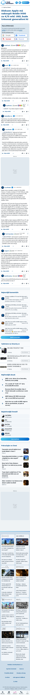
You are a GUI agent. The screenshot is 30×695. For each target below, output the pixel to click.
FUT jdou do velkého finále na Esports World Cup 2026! (7, 561)
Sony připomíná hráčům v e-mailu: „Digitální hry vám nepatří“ (12, 457)
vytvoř (20, 30)
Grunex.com (5, 460)
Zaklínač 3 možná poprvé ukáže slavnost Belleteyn (7, 647)
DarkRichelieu (8, 276)
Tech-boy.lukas (9, 234)
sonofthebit (8, 129)
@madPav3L (7, 68)
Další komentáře (15, 337)
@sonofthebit (7, 236)
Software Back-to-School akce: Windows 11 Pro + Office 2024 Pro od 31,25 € (22, 648)
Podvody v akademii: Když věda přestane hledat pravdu (7, 594)
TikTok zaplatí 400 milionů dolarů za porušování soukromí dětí (7, 586)
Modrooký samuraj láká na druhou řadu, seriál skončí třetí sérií (22, 555)
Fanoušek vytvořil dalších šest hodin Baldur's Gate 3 (11, 450)
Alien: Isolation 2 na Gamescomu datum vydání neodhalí (12, 481)
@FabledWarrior (8, 132)
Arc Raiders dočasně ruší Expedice (7, 653)
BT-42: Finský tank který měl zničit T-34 (22, 624)
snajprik (6, 250)
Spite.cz (4, 484)
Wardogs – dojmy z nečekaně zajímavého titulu (21, 585)
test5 (6, 65)
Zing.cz (4, 469)
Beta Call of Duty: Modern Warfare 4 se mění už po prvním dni (12, 465)
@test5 (6, 108)
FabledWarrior (8, 116)
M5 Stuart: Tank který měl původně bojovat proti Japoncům (21, 611)
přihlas (4, 30)
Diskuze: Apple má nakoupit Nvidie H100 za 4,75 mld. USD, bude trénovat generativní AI (14, 15)
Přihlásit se (25, 2)
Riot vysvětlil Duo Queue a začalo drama (8, 610)
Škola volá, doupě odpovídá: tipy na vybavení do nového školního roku (21, 657)
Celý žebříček (15, 439)
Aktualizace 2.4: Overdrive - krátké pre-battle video (22, 618)
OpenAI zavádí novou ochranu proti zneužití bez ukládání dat (7, 579)
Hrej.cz (4, 453)
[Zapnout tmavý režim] (19, 2)
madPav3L (7, 45)
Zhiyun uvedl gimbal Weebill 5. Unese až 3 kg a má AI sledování (22, 641)
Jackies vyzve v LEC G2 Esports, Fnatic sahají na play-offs (8, 616)
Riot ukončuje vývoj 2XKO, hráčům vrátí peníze (6, 623)
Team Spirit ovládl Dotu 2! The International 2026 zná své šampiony (11, 474)
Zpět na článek (7, 7)
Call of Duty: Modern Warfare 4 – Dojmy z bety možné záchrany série (21, 593)
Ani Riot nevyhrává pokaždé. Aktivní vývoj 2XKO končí (21, 561)
